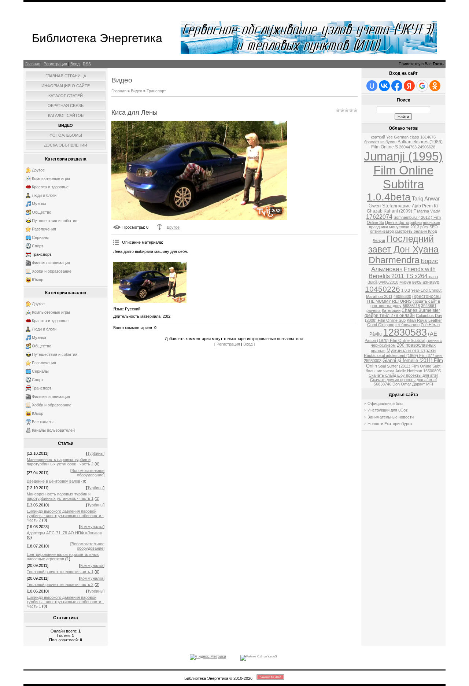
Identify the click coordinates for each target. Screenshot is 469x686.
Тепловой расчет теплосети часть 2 (60, 584)
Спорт (37, 246)
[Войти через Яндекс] (409, 85)
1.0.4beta (389, 197)
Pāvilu (375, 334)
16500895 (432, 371)
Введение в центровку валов (53, 481)
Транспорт (41, 254)
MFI (429, 384)
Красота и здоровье (50, 187)
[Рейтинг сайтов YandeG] (258, 656)
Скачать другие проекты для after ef (403, 379)
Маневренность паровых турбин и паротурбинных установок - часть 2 (60, 461)
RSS (87, 64)
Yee (389, 137)
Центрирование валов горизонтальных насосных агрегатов (63, 556)
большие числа (380, 371)
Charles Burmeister (421, 310)
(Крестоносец (426, 296)
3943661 (428, 305)
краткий (378, 137)
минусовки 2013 (404, 227)
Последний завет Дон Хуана (403, 243)
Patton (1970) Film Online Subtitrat (395, 340)
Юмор (37, 279)
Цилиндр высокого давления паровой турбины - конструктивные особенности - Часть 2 (65, 515)
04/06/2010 (388, 282)
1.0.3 (405, 290)
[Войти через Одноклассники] (434, 85)
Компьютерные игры (51, 178)
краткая (378, 350)
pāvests (373, 310)
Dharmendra (394, 260)
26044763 (408, 147)
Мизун (405, 282)
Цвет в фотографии (403, 222)
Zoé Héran (430, 324)
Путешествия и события (54, 220)
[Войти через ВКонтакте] (384, 85)
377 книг (435, 355)
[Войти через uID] (371, 85)
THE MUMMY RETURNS (388, 301)
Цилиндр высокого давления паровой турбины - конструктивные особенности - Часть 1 (65, 601)
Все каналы (42, 422)
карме (404, 206)
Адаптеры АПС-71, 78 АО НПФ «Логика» (64, 533)
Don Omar (401, 384)
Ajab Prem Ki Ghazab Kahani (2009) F (402, 208)
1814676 (428, 137)
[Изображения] (150, 282)
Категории (391, 310)
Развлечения (44, 229)
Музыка (39, 204)
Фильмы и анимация (51, 263)
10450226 (382, 289)
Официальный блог (386, 403)
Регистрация (55, 64)
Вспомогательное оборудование (87, 472)
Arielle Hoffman (408, 371)
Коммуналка (91, 526)
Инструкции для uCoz (388, 410)
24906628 (426, 147)
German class (406, 137)
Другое (38, 170)
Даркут (418, 384)
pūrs (424, 227)
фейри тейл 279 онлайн (390, 315)
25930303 (372, 360)
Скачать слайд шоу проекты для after (403, 375)
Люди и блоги (44, 195)
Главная (32, 64)
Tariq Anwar (426, 199)
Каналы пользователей (53, 430)
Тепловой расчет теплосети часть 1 (60, 571)
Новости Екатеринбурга (390, 423)
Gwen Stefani (383, 206)
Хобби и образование (51, 271)
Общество (41, 212)
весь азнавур (425, 282)
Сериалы (40, 237)
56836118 (411, 305)
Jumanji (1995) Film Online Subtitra (403, 170)
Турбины (95, 453)
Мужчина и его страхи (411, 350)
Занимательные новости (391, 417)
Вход (75, 64)
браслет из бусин (380, 142)
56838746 (382, 384)
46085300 (402, 296)
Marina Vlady (428, 211)
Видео (136, 91)
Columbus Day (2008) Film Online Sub (403, 317)
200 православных (416, 345)
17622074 (379, 217)
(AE (432, 334)
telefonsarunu (407, 324)
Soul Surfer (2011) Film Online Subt (409, 366)
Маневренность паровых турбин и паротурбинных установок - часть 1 (60, 496)
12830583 (405, 332)
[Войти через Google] (422, 86)
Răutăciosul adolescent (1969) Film (396, 355)
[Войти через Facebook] (396, 85)
